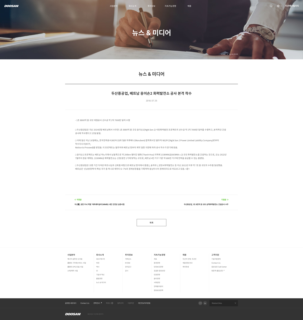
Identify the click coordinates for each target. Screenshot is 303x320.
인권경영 (157, 275)
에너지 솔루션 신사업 (74, 259)
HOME (223, 54)
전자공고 (128, 267)
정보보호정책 (158, 290)
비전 (97, 263)
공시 (126, 271)
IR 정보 (127, 263)
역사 (97, 267)
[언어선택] (279, 6)
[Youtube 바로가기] (200, 303)
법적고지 (120, 303)
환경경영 (157, 263)
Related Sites (217, 303)
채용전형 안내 (187, 263)
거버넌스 (128, 259)
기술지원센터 (216, 259)
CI (97, 271)
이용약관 (131, 303)
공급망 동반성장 (159, 271)
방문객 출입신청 (217, 271)
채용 (189, 6)
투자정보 (151, 6)
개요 (155, 259)
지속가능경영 (170, 6)
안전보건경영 (158, 267)
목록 (151, 222)
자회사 (108, 303)
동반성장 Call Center (219, 267)
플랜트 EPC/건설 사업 (75, 267)
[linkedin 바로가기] (205, 303)
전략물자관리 (158, 286)
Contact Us (216, 263)
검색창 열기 (271, 6)
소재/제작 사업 (72, 271)
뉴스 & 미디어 (101, 282)
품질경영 (99, 279)
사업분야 (113, 6)
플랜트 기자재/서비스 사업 (76, 263)
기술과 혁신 (100, 275)
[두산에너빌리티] (73, 314)
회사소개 (132, 6)
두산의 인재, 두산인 (189, 259)
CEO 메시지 (100, 259)
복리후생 (186, 267)
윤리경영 (157, 279)
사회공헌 (157, 282)
